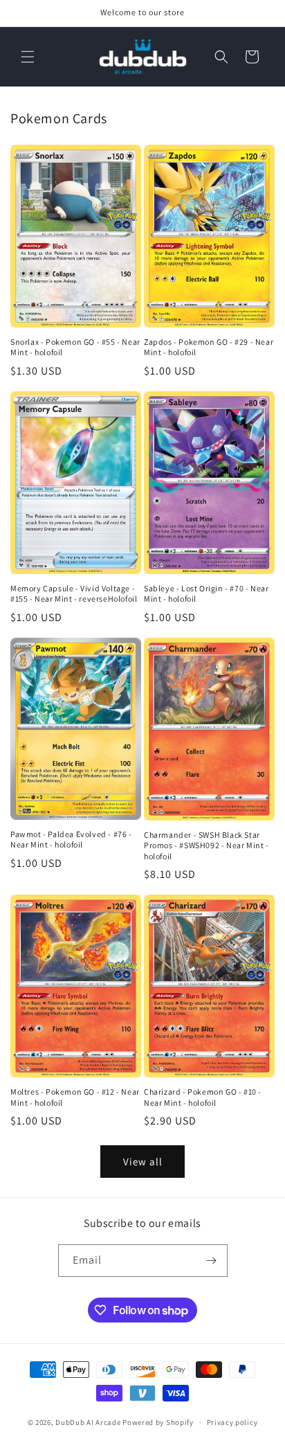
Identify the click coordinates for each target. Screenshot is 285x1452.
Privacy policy (232, 1422)
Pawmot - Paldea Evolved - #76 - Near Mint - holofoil (71, 839)
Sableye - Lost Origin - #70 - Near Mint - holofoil (206, 593)
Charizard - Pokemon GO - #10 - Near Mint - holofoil (202, 1097)
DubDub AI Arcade (87, 1422)
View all (143, 1161)
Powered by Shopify (158, 1422)
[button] (27, 57)
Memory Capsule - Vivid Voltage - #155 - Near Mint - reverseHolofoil (73, 593)
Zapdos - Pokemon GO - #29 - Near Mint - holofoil (208, 347)
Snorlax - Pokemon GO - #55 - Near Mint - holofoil (75, 347)
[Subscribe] (211, 1260)
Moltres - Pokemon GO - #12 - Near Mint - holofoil (75, 1097)
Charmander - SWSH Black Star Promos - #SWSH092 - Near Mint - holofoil (206, 845)
